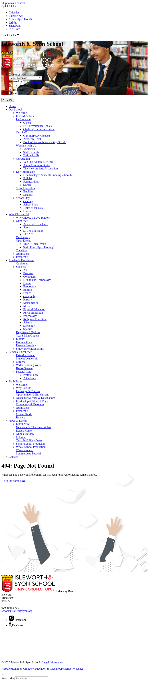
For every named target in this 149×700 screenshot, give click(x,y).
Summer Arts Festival (28, 453)
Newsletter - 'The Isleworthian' (33, 427)
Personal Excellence (20, 351)
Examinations (24, 342)
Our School (15, 109)
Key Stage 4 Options (28, 332)
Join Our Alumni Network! (38, 161)
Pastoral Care (23, 371)
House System (24, 368)
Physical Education (34, 309)
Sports (27, 227)
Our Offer (21, 220)
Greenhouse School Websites (66, 668)
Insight (13, 22)
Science (27, 322)
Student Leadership (27, 358)
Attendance (29, 378)
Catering (28, 201)
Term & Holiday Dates (29, 440)
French (27, 292)
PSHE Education (33, 312)
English (27, 289)
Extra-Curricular (25, 355)
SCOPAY (14, 28)
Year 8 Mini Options (27, 335)
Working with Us (26, 145)
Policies (27, 178)
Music (26, 306)
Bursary (20, 417)
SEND (27, 184)
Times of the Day (33, 207)
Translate (36, 81)
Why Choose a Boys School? (33, 217)
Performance (23, 119)
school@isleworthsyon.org (16, 610)
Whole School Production (31, 446)
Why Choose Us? (19, 214)
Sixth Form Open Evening (38, 247)
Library (20, 338)
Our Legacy (23, 237)
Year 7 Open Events (20, 19)
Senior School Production (30, 443)
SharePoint (15, 25)
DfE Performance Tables (37, 125)
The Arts (28, 234)
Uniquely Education (34, 668)
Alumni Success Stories (36, 165)
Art (25, 270)
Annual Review (25, 433)
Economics (29, 286)
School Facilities (25, 188)
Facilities (28, 191)
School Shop (30, 204)
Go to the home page (13, 480)
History (27, 299)
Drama (27, 283)
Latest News (16, 15)
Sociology (29, 325)
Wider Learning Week (28, 365)
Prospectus (22, 256)
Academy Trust (32, 139)
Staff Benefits (31, 152)
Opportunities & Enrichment (32, 394)
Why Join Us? (24, 387)
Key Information (25, 171)
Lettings (28, 194)
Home (12, 106)
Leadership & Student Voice (32, 401)
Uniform (28, 211)
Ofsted (27, 122)
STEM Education (33, 230)
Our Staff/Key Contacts (36, 135)
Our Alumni (23, 158)
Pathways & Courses (28, 391)
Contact (13, 456)
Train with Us (31, 155)
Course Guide (24, 414)
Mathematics (30, 302)
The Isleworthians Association (40, 168)
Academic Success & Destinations (35, 397)
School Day (23, 197)
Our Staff (21, 132)
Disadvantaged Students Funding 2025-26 (47, 175)
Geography (29, 296)
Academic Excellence (35, 224)
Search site (7, 678)
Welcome (21, 112)
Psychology (30, 315)
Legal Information (52, 662)
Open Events (23, 240)
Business (28, 273)
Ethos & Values (25, 116)
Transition (21, 250)
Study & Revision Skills (30, 348)
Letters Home (24, 430)
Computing (29, 276)
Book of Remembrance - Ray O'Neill (44, 142)
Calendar (14, 12)
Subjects (21, 266)
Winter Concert (24, 450)
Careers (20, 361)
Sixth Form (15, 381)
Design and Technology (37, 279)
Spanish (27, 329)
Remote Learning (26, 345)
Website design (10, 668)
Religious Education (35, 319)
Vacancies (29, 148)
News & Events (18, 420)
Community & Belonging (30, 404)
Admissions (22, 253)
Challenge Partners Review (39, 129)
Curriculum (22, 263)
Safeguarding (31, 181)
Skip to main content (13, 3)
